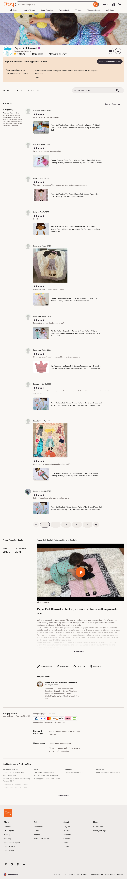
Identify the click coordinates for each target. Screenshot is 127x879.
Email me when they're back (110, 61)
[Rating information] (15, 54)
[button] (111, 51)
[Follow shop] (118, 51)
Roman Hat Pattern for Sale (13, 772)
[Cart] (120, 4)
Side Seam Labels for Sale (44, 772)
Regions (120, 874)
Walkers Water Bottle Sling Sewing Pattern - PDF (16, 780)
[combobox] (54, 4)
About (19, 90)
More (37, 78)
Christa (36, 421)
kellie (35, 212)
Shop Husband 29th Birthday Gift (46, 775)
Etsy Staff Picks (28, 10)
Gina (35, 178)
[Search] (96, 4)
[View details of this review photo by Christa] (50, 440)
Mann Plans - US (9, 775)
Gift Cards (110, 10)
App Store (12, 858)
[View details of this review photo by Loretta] (50, 265)
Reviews (7, 90)
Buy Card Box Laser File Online (15, 787)
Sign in (105, 4)
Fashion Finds (64, 10)
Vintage (78, 10)
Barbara (36, 384)
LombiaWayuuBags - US (74, 772)
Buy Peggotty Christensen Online (47, 779)
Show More (63, 795)
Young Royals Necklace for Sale (107, 772)
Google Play (31, 858)
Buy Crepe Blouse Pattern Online (16, 784)
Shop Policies (34, 90)
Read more (79, 651)
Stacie (35, 491)
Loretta (36, 246)
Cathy (35, 110)
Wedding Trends (93, 10)
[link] (36, 525)
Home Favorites (47, 10)
